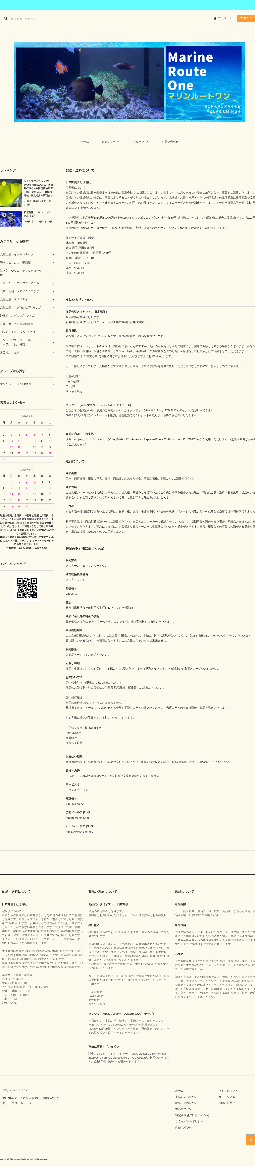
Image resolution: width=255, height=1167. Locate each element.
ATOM (187, 1127)
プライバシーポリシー (189, 1121)
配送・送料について (187, 1102)
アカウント (225, 18)
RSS (178, 1127)
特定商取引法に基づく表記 (192, 1115)
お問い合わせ (170, 141)
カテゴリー (109, 141)
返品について (183, 1109)
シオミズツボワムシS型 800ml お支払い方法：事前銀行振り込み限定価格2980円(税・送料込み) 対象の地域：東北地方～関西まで (38, 188)
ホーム (84, 141)
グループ (138, 141)
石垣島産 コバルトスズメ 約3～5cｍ (39, 214)
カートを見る (226, 1096)
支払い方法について (187, 1096)
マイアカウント (228, 1090)
